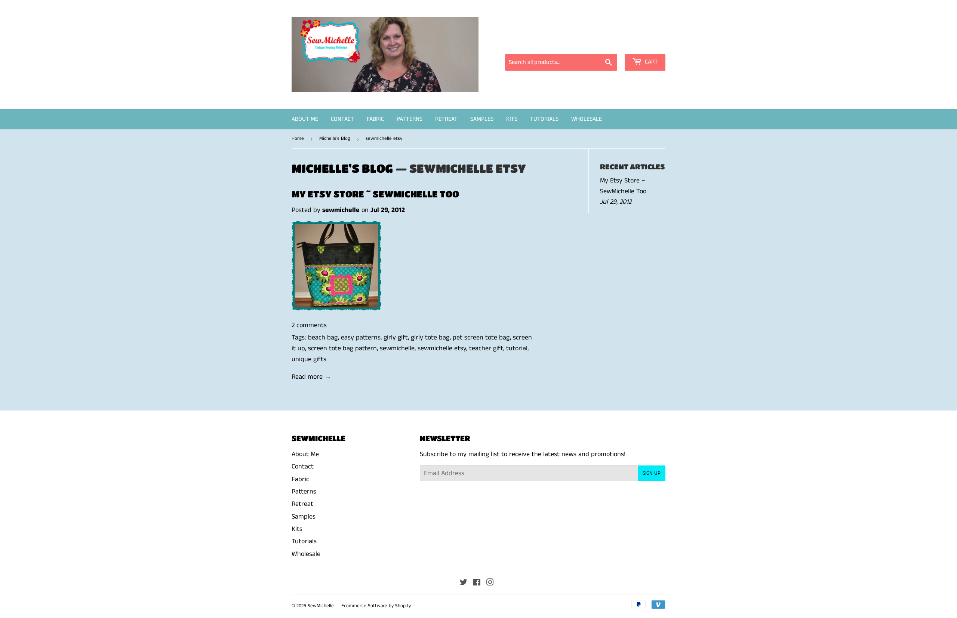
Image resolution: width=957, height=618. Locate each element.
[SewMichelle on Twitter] (463, 583)
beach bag (323, 337)
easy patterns (361, 337)
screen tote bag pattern (342, 348)
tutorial (516, 348)
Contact (342, 119)
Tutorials (544, 119)
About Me (305, 119)
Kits (511, 119)
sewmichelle (397, 348)
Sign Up (652, 473)
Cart (650, 62)
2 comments (309, 325)
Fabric (375, 119)
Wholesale (586, 119)
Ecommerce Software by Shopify (376, 605)
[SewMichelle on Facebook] (477, 583)
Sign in (598, 44)
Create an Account (642, 44)
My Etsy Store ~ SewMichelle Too (375, 194)
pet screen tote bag (481, 337)
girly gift (396, 337)
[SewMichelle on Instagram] (490, 583)
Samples (481, 119)
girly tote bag (430, 337)
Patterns (409, 119)
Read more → (311, 377)
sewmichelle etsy (442, 348)
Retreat (446, 119)
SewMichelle (321, 605)
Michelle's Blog (334, 138)
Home (298, 138)
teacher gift (486, 348)
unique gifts (309, 359)
